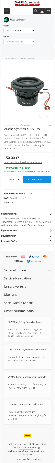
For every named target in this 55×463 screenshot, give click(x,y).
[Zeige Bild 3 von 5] (45, 94)
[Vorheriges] (40, 116)
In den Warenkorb (38, 179)
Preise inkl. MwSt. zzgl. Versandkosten (23, 162)
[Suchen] (36, 11)
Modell (6, 36)
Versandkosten (26, 447)
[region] (27, 92)
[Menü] (7, 11)
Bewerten (25, 125)
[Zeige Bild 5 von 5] (45, 99)
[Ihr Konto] (42, 11)
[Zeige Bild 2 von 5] (45, 92)
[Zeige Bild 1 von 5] (45, 89)
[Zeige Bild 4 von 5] (45, 97)
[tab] (26, 219)
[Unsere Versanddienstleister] (27, 434)
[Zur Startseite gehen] (27, 3)
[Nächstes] (47, 116)
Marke (6, 25)
